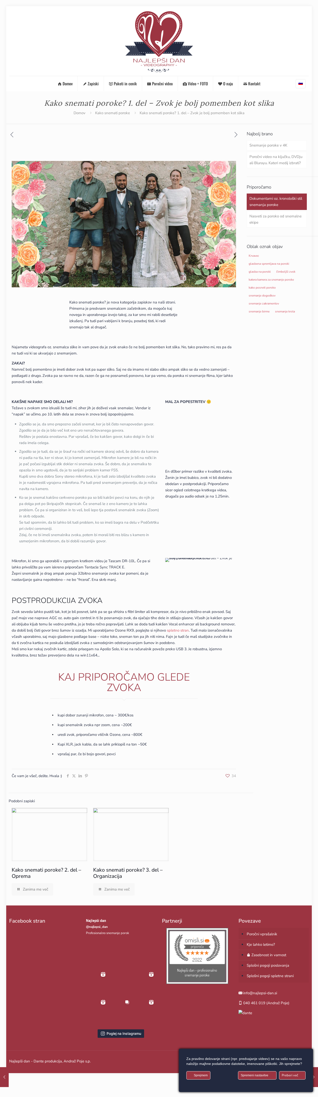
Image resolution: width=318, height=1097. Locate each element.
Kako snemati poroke (112, 112)
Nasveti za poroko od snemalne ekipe (275, 219)
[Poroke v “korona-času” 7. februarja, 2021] (313, 1077)
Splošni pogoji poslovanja (268, 965)
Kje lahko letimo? (261, 944)
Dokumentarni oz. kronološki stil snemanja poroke (275, 201)
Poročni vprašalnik (262, 934)
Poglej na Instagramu (124, 1033)
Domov (79, 112)
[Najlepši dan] (159, 41)
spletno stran (178, 630)
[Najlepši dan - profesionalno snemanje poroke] (197, 982)
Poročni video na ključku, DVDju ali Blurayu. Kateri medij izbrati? (275, 159)
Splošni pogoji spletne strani (270, 975)
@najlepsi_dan (97, 927)
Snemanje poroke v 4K (268, 145)
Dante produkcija (48, 1061)
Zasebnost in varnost (268, 954)
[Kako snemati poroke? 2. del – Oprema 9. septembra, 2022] (4, 1077)
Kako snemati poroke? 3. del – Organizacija (128, 873)
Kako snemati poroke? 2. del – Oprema (46, 873)
